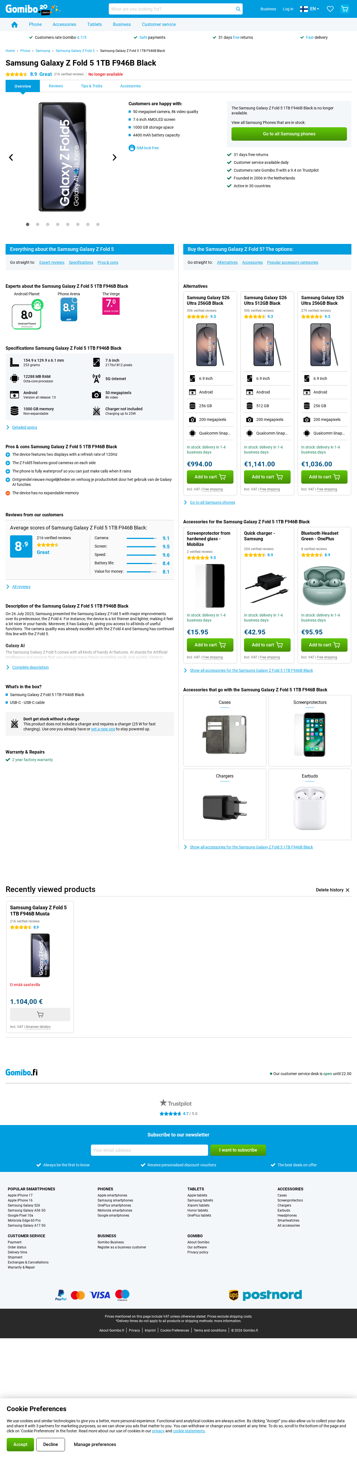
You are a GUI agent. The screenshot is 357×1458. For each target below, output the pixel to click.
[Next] (114, 157)
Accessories (64, 24)
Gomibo (195, 1236)
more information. (228, 1321)
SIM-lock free (147, 148)
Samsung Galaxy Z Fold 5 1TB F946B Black (132, 51)
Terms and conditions (210, 1330)
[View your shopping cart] (344, 9)
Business (122, 24)
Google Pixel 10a (20, 1215)
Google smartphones (113, 1215)
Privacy (134, 1330)
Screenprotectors (290, 1200)
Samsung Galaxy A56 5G (26, 1210)
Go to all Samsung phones (212, 502)
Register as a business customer (122, 1247)
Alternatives (227, 262)
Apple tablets (197, 1195)
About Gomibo (198, 1242)
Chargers (284, 1205)
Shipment (15, 1257)
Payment (14, 1242)
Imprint (150, 1330)
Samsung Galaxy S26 (24, 1205)
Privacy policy (197, 1252)
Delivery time (17, 1252)
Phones (105, 1189)
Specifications (81, 262)
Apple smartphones (112, 1195)
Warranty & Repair (21, 1267)
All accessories (289, 1225)
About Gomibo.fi (111, 1330)
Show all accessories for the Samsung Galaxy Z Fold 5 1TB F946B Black (251, 670)
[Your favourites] (330, 9)
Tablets (94, 24)
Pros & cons (108, 262)
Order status (17, 1247)
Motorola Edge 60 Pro (24, 1220)
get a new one (103, 729)
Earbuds (284, 1210)
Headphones (287, 1215)
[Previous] (11, 157)
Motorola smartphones (115, 1210)
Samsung (43, 51)
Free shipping (212, 489)
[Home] (14, 24)
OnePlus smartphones (114, 1205)
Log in (288, 9)
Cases (282, 1195)
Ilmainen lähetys (38, 1027)
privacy (158, 1431)
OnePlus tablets (199, 1215)
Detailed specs (24, 427)
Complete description (30, 667)
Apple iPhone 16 (20, 1200)
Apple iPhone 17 (20, 1195)
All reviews (21, 586)
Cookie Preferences (174, 1330)
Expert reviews (51, 262)
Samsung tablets (200, 1200)
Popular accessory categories (292, 262)
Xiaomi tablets (198, 1205)
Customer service (159, 24)
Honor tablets (197, 1210)
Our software (197, 1247)
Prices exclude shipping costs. (229, 1316)
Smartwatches (288, 1220)
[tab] (27, 224)
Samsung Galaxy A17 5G (26, 1225)
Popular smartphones (31, 1189)
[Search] (238, 8)
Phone (35, 24)
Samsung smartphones (115, 1200)
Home (10, 51)
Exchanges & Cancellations (28, 1262)
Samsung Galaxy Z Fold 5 (75, 51)
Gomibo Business (111, 1242)
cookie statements (189, 1431)
